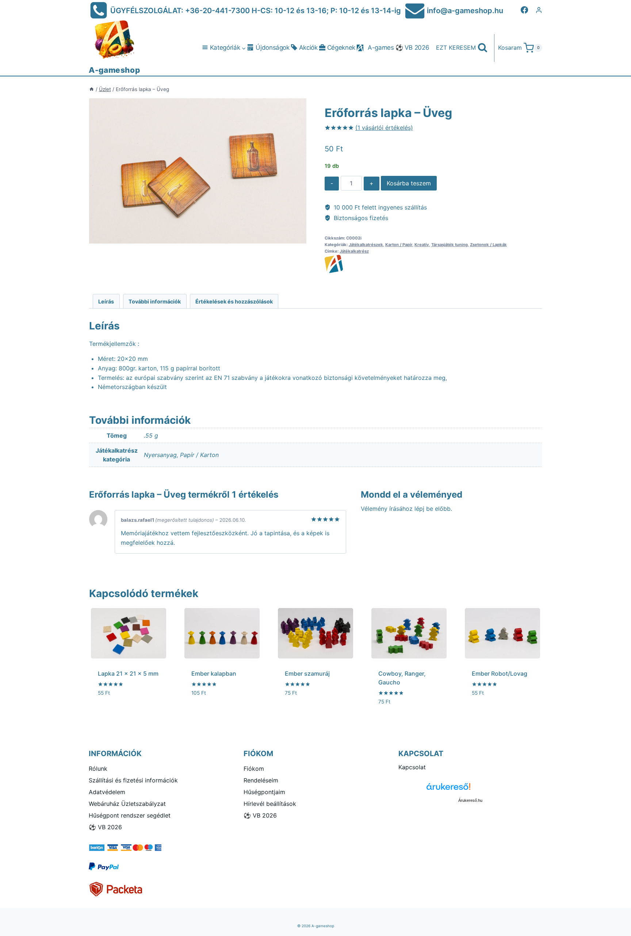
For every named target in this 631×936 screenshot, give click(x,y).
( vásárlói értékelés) (384, 127)
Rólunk (98, 768)
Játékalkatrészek (366, 244)
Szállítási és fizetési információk (133, 780)
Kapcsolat (412, 767)
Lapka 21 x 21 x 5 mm (128, 673)
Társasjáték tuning (449, 244)
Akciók (308, 47)
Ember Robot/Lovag (499, 673)
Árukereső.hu (470, 800)
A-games (381, 47)
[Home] (91, 89)
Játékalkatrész (354, 251)
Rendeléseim (261, 780)
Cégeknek (341, 47)
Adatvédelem (107, 792)
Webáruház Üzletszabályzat (127, 803)
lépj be (423, 508)
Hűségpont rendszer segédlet (130, 815)
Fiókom (254, 768)
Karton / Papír (398, 244)
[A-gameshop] (433, 264)
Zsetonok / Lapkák (488, 244)
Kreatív (421, 244)
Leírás (106, 301)
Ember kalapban (213, 673)
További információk (155, 301)
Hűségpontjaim (264, 792)
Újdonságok (273, 47)
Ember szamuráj (307, 673)
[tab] (106, 301)
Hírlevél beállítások (270, 803)
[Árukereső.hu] (470, 789)
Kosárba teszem (409, 183)
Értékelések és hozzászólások (234, 301)
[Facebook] (524, 10)
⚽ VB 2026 (412, 47)
